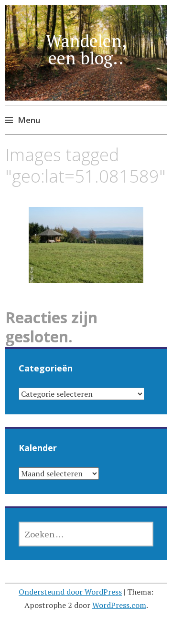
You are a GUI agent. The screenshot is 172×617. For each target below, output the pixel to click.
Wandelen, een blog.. (86, 49)
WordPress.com (119, 605)
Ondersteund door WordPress (70, 591)
